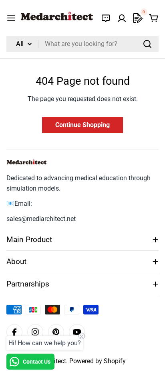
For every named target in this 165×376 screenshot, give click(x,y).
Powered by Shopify (97, 361)
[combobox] (82, 44)
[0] (138, 18)
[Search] (147, 44)
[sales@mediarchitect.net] (106, 18)
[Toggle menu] (11, 18)
